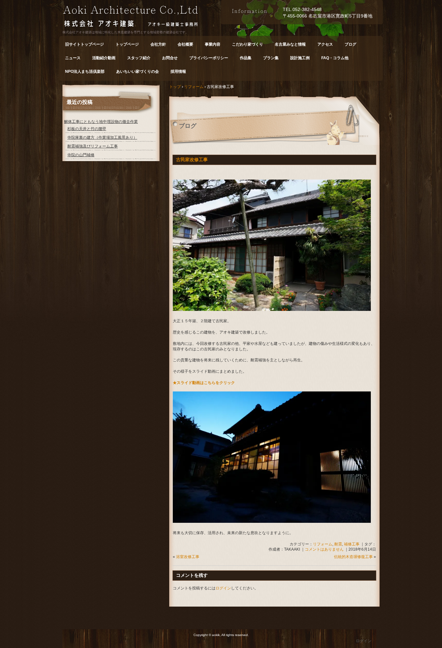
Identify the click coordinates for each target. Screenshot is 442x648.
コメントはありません (324, 549)
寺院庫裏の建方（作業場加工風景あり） (102, 137)
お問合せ (170, 58)
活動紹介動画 (104, 58)
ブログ (350, 44)
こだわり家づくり (247, 44)
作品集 (245, 58)
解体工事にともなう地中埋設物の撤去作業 (101, 121)
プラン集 (271, 58)
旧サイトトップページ (84, 44)
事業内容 (212, 44)
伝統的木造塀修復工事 (353, 557)
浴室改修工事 (187, 557)
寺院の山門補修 (80, 155)
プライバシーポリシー (208, 58)
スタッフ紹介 (138, 58)
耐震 (338, 544)
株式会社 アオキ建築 (141, 17)
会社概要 (185, 44)
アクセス (325, 44)
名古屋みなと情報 (290, 44)
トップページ (127, 44)
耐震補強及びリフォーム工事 (92, 146)
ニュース (73, 58)
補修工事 (351, 544)
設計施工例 (300, 58)
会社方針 (158, 44)
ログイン (223, 588)
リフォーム (322, 544)
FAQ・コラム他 (334, 58)
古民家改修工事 (192, 159)
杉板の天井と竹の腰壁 (86, 128)
